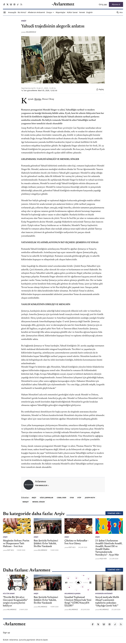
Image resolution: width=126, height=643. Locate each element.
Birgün (37, 99)
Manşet (26, 502)
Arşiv (23, 21)
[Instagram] (14, 4)
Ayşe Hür (103, 558)
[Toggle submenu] (53, 12)
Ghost (38, 640)
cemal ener (61, 498)
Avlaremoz (31, 32)
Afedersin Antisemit (104, 593)
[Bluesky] (11, 4)
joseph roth (90, 498)
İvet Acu (10, 550)
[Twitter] (7, 4)
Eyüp (79, 498)
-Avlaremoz (13, 640)
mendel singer (38, 502)
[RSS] (21, 4)
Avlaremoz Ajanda (72, 593)
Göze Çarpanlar (46, 498)
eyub (72, 498)
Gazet (45, 640)
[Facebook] (4, 4)
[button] (49, 12)
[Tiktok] (18, 4)
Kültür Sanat (9, 593)
